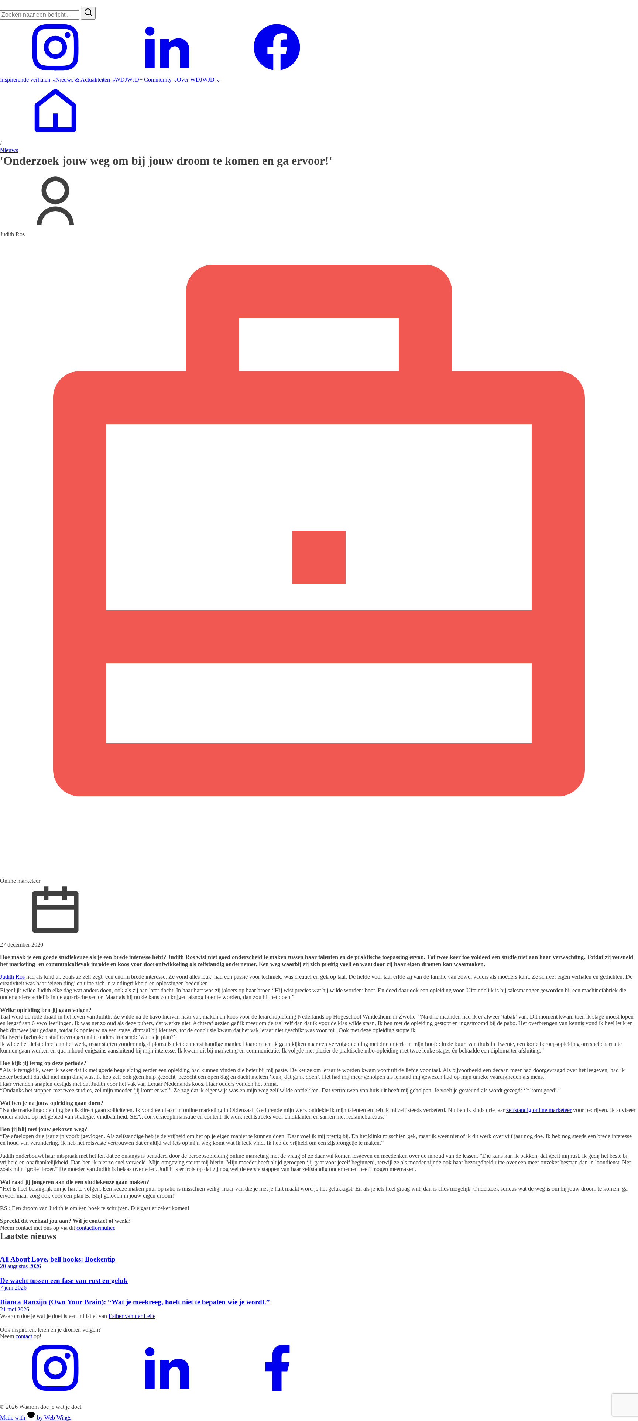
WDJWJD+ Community (143, 79)
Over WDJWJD (196, 79)
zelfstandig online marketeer (539, 1110)
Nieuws (9, 150)
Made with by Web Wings (35, 1417)
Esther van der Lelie (132, 1316)
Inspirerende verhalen (25, 79)
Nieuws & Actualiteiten (82, 79)
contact (24, 1336)
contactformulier (94, 1228)
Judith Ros (12, 977)
